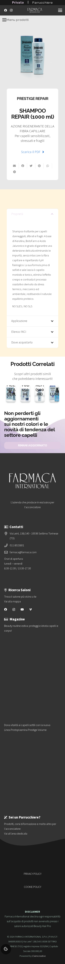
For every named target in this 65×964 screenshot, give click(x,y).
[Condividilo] (14, 172)
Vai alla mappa (12, 601)
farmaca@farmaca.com (23, 552)
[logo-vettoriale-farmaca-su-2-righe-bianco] (35, 10)
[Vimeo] (30, 609)
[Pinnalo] (39, 166)
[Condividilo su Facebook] (23, 166)
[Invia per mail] (14, 166)
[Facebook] (5, 10)
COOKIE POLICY (32, 887)
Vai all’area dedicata (15, 834)
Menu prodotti (17, 19)
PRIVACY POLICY (32, 874)
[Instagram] (11, 10)
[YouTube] (22, 609)
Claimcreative (39, 956)
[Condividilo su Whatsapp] (48, 166)
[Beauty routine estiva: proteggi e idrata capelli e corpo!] (32, 667)
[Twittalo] (31, 166)
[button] (60, 10)
